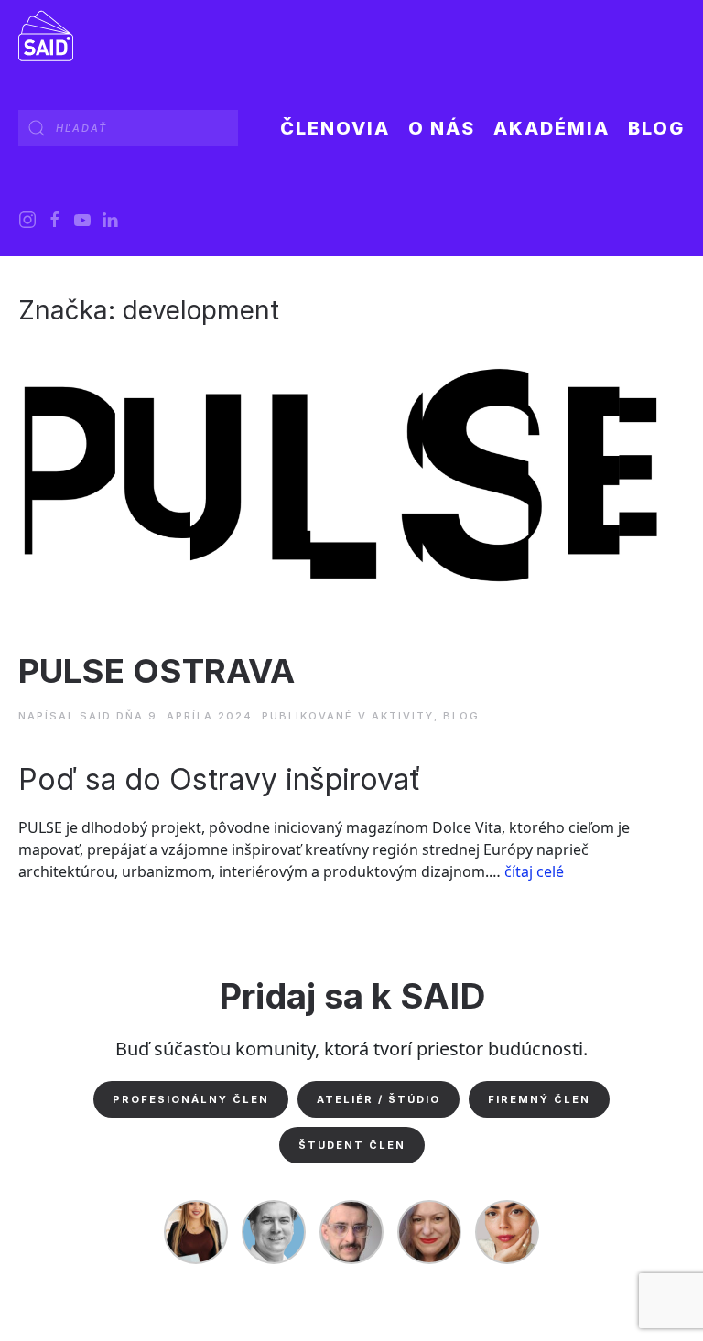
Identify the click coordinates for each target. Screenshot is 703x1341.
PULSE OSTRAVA (156, 671)
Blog (656, 128)
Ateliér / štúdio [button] (378, 1099)
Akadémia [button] (551, 128)
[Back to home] (45, 36)
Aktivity (403, 715)
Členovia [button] (335, 128)
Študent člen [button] (352, 1145)
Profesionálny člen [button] (191, 1099)
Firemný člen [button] (539, 1099)
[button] (441, 128)
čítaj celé (534, 871)
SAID (96, 715)
